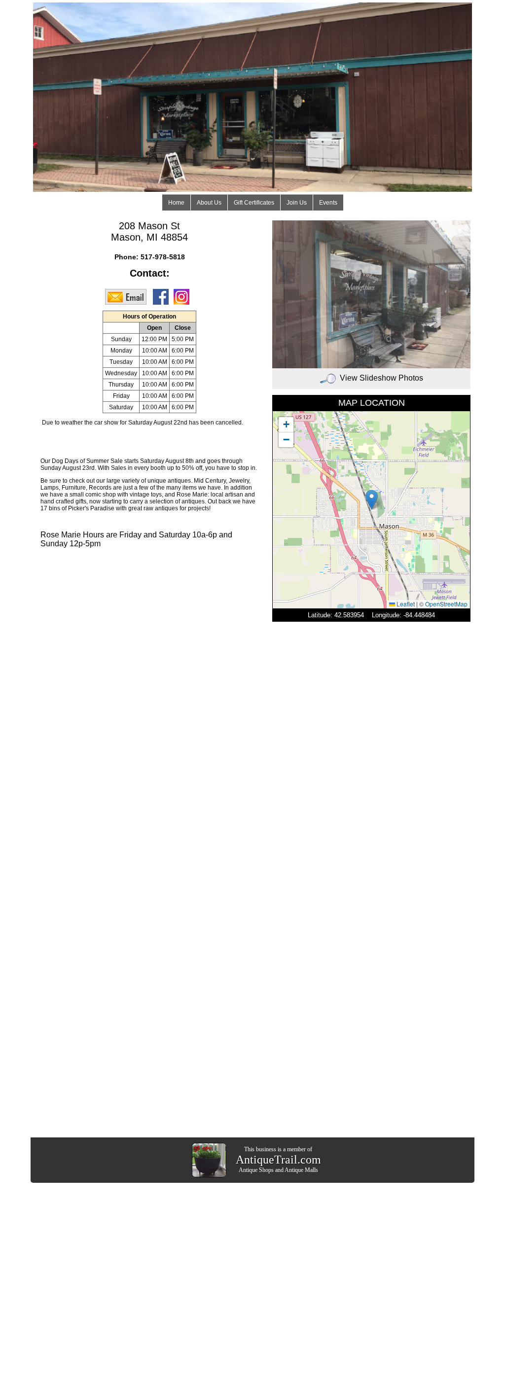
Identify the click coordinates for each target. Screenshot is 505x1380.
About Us (209, 202)
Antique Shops (256, 1170)
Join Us (297, 202)
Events (328, 202)
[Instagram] (184, 296)
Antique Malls (301, 1170)
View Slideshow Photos (381, 378)
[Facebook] (163, 296)
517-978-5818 (163, 257)
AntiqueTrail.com (278, 1159)
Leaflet (405, 604)
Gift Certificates (254, 202)
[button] (371, 500)
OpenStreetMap (446, 604)
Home (176, 202)
